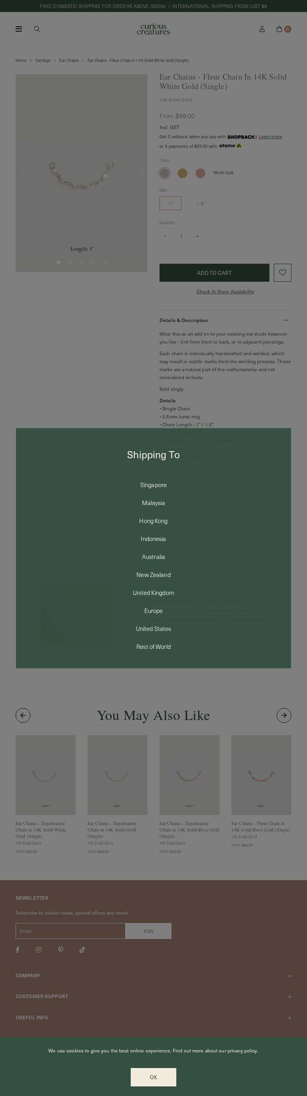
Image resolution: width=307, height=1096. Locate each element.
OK (153, 1077)
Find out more (188, 1050)
